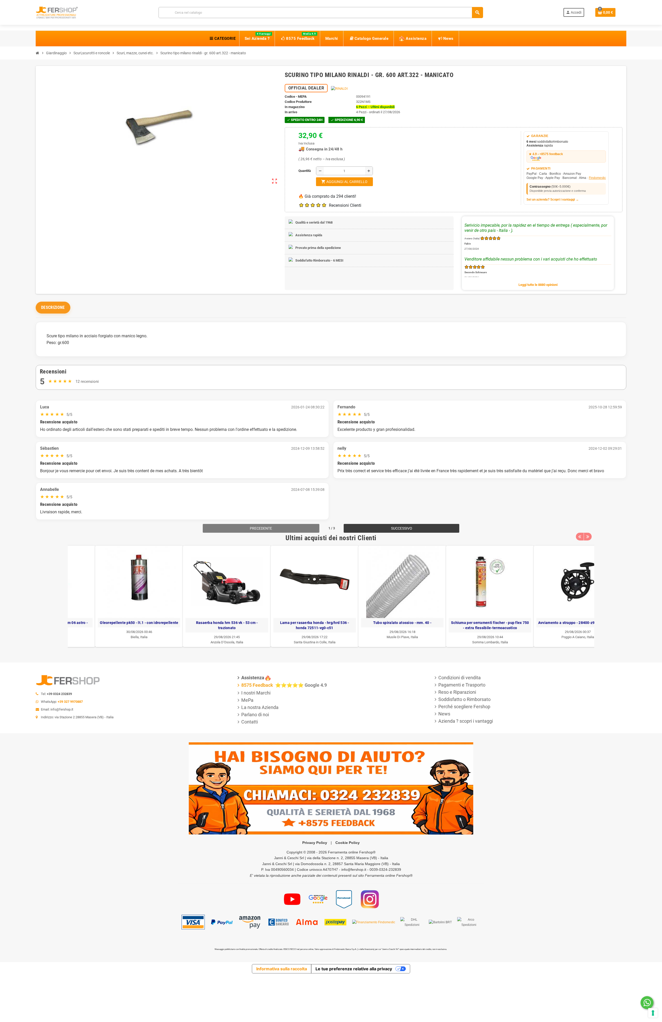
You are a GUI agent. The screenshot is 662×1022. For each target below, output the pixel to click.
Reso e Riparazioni (457, 692)
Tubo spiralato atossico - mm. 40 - (375, 623)
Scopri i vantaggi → (564, 199)
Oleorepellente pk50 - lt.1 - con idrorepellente (112, 623)
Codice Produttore (298, 102)
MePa (247, 700)
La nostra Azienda (260, 707)
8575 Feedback (257, 685)
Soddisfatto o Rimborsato (464, 699)
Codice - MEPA (296, 96)
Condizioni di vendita (459, 677)
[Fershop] (57, 12)
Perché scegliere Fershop (464, 706)
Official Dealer (306, 88)
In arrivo (291, 112)
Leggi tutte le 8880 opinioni (538, 285)
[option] (112, 596)
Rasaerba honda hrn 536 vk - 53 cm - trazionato (199, 625)
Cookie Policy (347, 843)
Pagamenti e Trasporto (461, 685)
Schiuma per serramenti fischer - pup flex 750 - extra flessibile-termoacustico (463, 625)
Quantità (299, 171)
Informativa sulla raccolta (281, 968)
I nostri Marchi (255, 693)
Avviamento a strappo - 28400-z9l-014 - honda (550, 623)
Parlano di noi (255, 714)
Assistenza (252, 677)
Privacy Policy (314, 843)
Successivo (401, 528)
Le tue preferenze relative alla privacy (353, 968)
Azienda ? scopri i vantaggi (465, 721)
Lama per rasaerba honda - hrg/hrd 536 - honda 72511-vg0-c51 (287, 625)
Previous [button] (580, 536)
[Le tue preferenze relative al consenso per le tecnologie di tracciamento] (653, 1013)
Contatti (249, 721)
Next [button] (588, 536)
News (444, 713)
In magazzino (295, 107)
